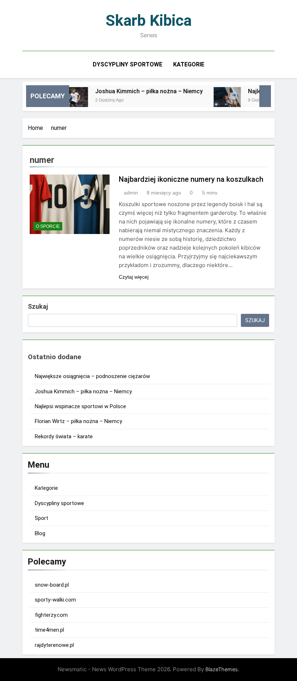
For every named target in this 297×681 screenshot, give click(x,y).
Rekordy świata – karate (64, 436)
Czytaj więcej (133, 277)
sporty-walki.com (55, 599)
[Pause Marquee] (265, 96)
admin (131, 193)
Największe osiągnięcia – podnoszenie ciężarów (92, 376)
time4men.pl (49, 630)
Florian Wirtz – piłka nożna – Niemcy (78, 421)
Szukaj (38, 306)
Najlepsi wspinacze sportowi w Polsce (80, 406)
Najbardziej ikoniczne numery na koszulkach (191, 179)
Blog (40, 533)
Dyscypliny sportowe (127, 64)
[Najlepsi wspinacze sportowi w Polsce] (221, 100)
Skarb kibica (149, 20)
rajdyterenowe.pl (54, 645)
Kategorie (188, 64)
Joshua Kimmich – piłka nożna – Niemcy (143, 91)
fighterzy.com (51, 615)
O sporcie (48, 226)
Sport (41, 518)
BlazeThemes (221, 669)
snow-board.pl (52, 585)
